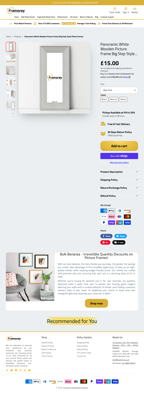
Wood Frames (47, 342)
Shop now (96, 303)
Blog (96, 17)
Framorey (67, 387)
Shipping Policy (83, 342)
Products (17, 36)
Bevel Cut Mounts (86, 17)
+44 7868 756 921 (129, 363)
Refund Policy (82, 349)
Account (126, 10)
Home (16, 17)
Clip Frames (46, 352)
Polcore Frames (47, 346)
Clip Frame (74, 17)
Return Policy (82, 346)
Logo (16, 10)
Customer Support (107, 17)
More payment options (119, 162)
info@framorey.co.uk (120, 359)
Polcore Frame (62, 17)
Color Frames (46, 356)
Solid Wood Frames (28, 17)
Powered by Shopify (80, 387)
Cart (134, 10)
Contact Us (81, 356)
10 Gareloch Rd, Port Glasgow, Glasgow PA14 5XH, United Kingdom (125, 345)
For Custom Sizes (84, 352)
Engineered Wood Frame (46, 17)
